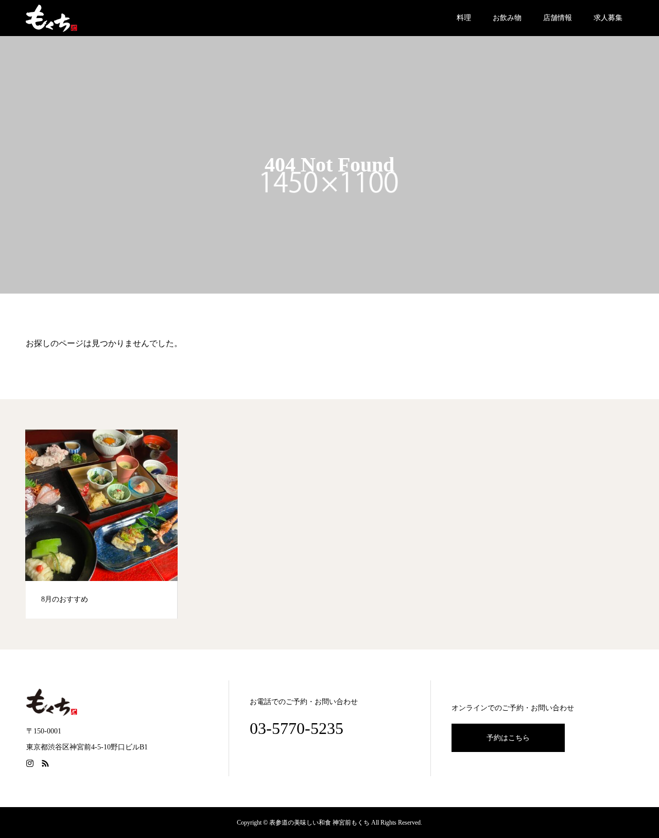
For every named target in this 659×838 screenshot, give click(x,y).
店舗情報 (557, 18)
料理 (464, 18)
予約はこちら (508, 738)
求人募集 (608, 18)
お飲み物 (507, 18)
